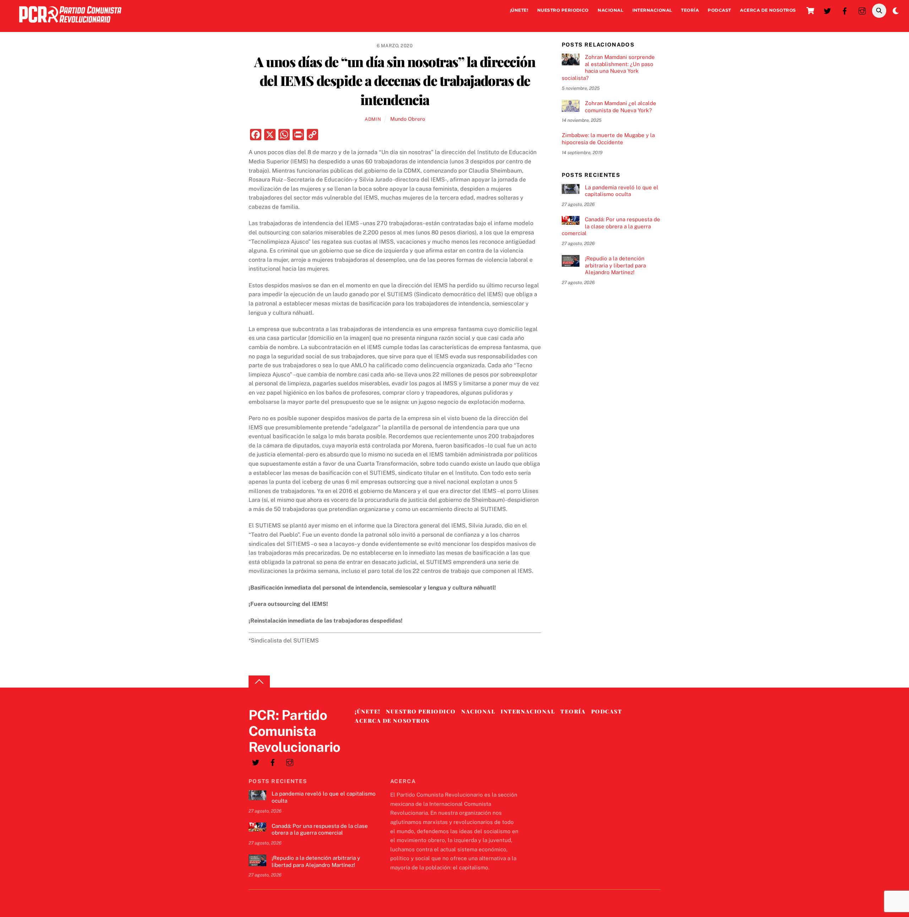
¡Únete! (519, 10)
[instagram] (862, 10)
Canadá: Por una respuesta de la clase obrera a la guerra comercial (611, 226)
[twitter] (827, 10)
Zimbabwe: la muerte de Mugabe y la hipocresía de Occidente (608, 138)
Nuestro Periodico (563, 10)
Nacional (610, 10)
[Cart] (810, 11)
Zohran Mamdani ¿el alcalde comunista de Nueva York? (620, 106)
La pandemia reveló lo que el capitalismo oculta (621, 190)
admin (373, 119)
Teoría (690, 10)
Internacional (652, 10)
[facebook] (845, 10)
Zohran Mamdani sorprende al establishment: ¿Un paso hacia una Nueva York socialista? (608, 67)
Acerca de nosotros (768, 10)
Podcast (719, 10)
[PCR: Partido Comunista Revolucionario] (70, 24)
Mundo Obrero (407, 119)
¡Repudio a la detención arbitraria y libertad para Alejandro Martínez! (615, 265)
